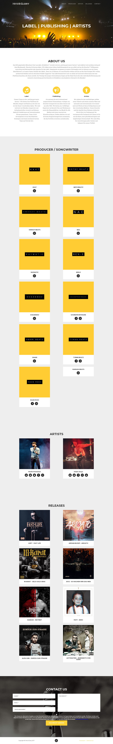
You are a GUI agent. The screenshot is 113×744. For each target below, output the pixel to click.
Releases (88, 4)
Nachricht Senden (56, 723)
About (64, 4)
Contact (97, 4)
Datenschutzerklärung (81, 719)
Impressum (82, 740)
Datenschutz (89, 740)
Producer (72, 4)
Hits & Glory (21, 3)
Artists (80, 4)
